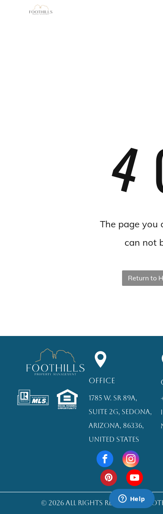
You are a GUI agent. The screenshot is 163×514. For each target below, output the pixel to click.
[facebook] (105, 459)
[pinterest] (108, 478)
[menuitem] (113, 20)
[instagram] (130, 459)
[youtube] (134, 478)
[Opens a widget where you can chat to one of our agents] (132, 499)
